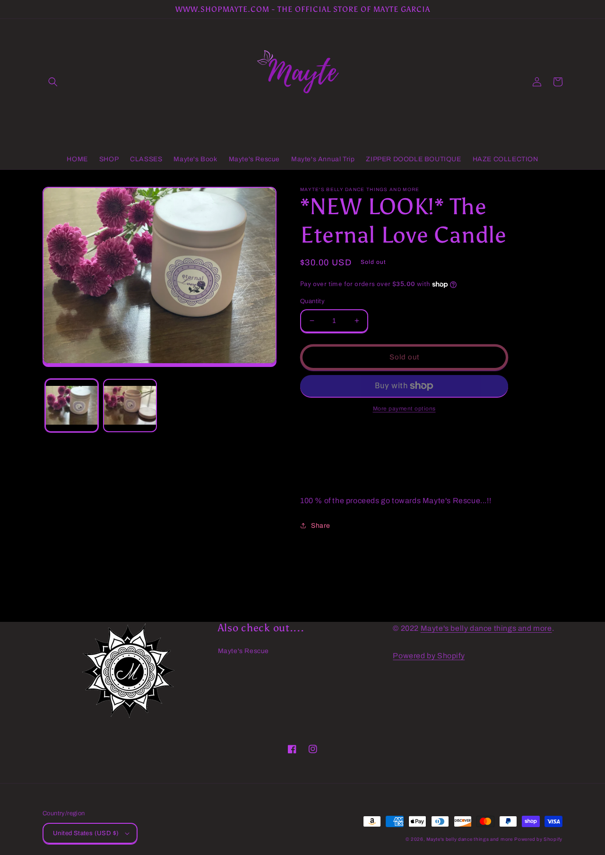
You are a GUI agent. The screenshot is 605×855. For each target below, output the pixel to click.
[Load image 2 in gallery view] (129, 405)
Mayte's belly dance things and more (486, 628)
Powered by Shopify (429, 656)
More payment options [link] (404, 408)
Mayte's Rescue (243, 650)
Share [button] (320, 525)
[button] (53, 81)
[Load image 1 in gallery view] (71, 405)
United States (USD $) (86, 833)
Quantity (312, 301)
